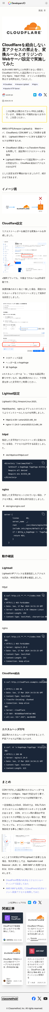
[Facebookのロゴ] (34, 998)
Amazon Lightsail (23, 84)
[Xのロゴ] (39, 999)
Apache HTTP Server (12, 88)
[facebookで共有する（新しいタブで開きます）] (40, 94)
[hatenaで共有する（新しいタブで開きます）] (34, 94)
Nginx (35, 84)
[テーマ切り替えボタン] (46, 3)
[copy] (43, 462)
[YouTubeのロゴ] (45, 998)
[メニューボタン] (3, 3)
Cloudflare (8, 84)
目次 (41, 10)
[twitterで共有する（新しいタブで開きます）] (45, 95)
